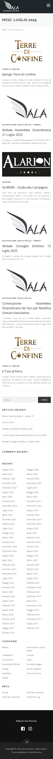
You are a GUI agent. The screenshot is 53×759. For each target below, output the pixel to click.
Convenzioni (7, 659)
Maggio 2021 (8, 582)
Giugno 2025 (8, 492)
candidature (7, 655)
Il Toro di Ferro (12, 371)
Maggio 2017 (8, 628)
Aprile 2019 (32, 601)
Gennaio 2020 (8, 596)
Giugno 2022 (8, 555)
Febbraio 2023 (33, 537)
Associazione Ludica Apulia (16, 125)
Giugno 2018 (8, 610)
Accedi (5, 692)
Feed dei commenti (11, 697)
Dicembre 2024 (34, 501)
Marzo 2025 (32, 496)
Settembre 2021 (9, 573)
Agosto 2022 (32, 551)
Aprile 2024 (7, 515)
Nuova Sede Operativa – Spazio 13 (18, 416)
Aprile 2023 (32, 533)
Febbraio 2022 (8, 564)
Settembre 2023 (34, 524)
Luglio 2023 (7, 528)
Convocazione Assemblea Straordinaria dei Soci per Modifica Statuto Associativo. (26, 308)
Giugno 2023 (32, 528)
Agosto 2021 (32, 573)
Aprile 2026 (7, 474)
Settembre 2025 (9, 487)
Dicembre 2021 (9, 569)
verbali (37, 125)
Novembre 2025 (34, 483)
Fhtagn (5, 668)
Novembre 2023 (34, 519)
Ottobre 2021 (33, 569)
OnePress (21, 752)
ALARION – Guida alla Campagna (25, 187)
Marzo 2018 (7, 614)
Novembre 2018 (34, 605)
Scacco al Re (8, 422)
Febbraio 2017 (33, 628)
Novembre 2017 (34, 619)
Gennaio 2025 (8, 501)
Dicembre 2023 (9, 519)
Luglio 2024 (7, 510)
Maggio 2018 (33, 610)
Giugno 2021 (32, 578)
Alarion (6, 182)
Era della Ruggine (34, 664)
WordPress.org (33, 697)
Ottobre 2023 (8, 524)
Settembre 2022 (9, 551)
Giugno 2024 (32, 510)
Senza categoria (34, 668)
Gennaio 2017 (8, 632)
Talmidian (6, 673)
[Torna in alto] (26, 742)
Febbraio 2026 (8, 478)
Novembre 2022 (9, 546)
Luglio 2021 (7, 578)
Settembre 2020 (34, 587)
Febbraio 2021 (33, 582)
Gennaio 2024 (33, 515)
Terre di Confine (11, 69)
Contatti (30, 655)
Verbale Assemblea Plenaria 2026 (17, 428)
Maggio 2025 (33, 492)
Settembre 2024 (34, 505)
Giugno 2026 (8, 469)
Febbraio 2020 (33, 592)
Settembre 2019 (34, 596)
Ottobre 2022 (33, 546)
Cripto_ (30, 659)
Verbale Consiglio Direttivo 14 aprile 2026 (21, 441)
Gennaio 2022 (33, 564)
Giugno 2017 (32, 623)
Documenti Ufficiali (11, 664)
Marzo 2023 (7, 537)
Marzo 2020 (7, 592)
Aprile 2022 (7, 560)
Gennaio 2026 (33, 478)
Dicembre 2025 (9, 483)
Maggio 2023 (8, 533)
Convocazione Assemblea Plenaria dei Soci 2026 (24, 435)
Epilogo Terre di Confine (19, 74)
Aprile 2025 (7, 496)
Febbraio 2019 (8, 605)
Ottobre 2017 (8, 623)
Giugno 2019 (8, 601)
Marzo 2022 (32, 560)
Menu (48, 5)
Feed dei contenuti (35, 692)
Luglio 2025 (32, 487)
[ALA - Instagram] (30, 729)
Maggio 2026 (33, 469)
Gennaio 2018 (8, 619)
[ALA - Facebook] (23, 729)
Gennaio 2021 (8, 587)
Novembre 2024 (9, 505)
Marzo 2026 (32, 474)
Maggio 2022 (33, 555)
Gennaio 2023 (8, 542)
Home (4, 30)
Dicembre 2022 (34, 542)
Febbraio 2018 (33, 614)
